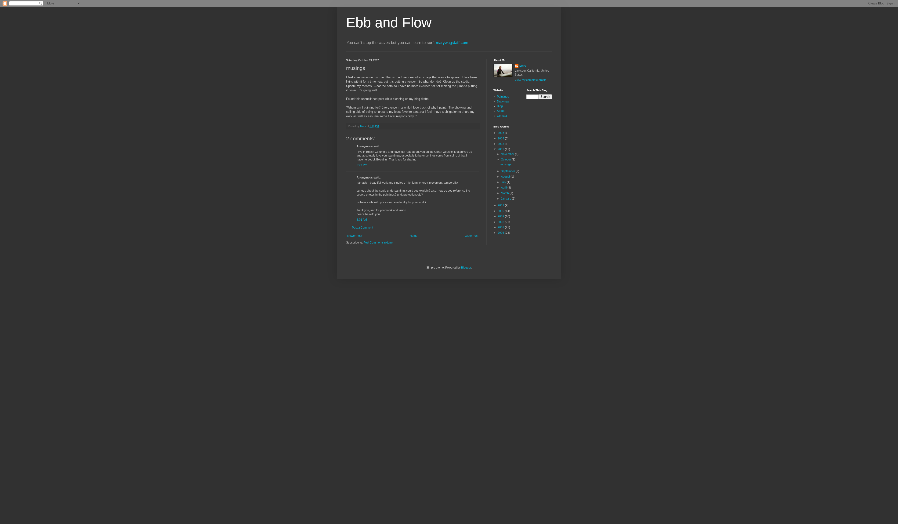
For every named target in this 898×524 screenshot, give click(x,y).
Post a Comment (362, 227)
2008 (501, 222)
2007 (501, 227)
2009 (501, 216)
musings (505, 164)
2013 (501, 144)
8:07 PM (362, 165)
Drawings (503, 101)
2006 (501, 232)
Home (413, 235)
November (508, 154)
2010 (501, 211)
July (504, 182)
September (508, 171)
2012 (501, 149)
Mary (522, 66)
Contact (502, 115)
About (500, 111)
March (505, 193)
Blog (500, 106)
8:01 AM (362, 219)
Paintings (503, 96)
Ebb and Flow (388, 22)
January (506, 198)
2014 (501, 138)
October (506, 159)
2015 (501, 133)
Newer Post (354, 235)
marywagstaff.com (452, 42)
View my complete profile (531, 80)
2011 (501, 205)
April (504, 187)
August (506, 176)
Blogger (466, 267)
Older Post (471, 235)
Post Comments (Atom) (378, 242)
